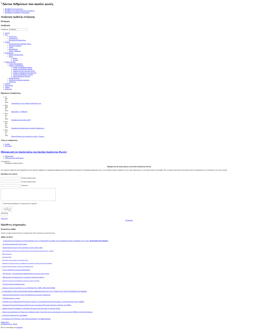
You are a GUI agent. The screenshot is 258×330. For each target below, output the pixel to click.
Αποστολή (4, 218)
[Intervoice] (5, 322)
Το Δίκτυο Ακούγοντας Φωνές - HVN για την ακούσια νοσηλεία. (17, 266)
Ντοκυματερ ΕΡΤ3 (6, 257)
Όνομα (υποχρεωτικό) (28, 178)
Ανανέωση (4, 213)
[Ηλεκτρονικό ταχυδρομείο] (14, 158)
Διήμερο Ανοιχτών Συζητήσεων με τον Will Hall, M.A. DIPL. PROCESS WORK (29, 288)
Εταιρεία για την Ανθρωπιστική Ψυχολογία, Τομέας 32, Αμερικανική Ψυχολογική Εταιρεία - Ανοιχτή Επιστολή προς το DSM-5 (43, 302)
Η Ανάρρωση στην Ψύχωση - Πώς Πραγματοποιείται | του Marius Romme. (26, 319)
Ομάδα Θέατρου (14, 78)
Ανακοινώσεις (13, 38)
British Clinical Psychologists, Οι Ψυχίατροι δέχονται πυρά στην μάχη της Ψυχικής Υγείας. (30, 308)
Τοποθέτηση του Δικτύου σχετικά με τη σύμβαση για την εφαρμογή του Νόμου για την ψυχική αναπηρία (27, 263)
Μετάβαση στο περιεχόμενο (14, 9)
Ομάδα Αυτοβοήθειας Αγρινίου (23, 74)
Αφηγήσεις (12, 82)
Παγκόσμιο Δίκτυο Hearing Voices (20, 44)
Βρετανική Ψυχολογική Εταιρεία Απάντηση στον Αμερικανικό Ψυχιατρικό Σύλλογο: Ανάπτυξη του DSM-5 (37, 305)
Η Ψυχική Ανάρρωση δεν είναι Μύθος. (14, 315)
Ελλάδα (7, 144)
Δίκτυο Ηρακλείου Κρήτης (21, 76)
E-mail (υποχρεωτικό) (28, 182)
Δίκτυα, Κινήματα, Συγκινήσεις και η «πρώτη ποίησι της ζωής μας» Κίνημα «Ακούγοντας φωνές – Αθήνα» (28, 251)
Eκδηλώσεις (13, 36)
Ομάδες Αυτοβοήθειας (16, 65)
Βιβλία (15, 58)
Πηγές (11, 56)
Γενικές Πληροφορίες (16, 64)
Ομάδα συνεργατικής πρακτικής (19, 80)
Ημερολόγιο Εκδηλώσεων (17, 40)
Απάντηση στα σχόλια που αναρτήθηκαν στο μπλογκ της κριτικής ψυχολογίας (21, 280)
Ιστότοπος (24, 185)
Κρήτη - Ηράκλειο (15, 51)
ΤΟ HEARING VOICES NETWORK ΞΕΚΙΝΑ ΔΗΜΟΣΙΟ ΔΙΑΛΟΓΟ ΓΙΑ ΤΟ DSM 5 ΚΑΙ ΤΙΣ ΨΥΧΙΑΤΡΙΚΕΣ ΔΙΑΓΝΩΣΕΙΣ (44, 291)
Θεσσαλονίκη (13, 49)
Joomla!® (19, 327)
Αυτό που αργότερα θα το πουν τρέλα (15, 244)
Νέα (4, 273)
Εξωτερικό (8, 146)
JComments (129, 220)
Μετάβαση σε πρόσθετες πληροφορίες (17, 12)
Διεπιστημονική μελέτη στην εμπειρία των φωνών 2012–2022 (22, 247)
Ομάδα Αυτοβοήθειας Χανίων (22, 67)
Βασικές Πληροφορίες (16, 55)
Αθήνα (11, 47)
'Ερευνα (15, 60)
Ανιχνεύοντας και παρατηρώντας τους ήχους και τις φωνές (30, 273)
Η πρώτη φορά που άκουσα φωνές (14, 284)
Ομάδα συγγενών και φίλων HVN (24, 71)
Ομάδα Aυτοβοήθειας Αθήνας (22, 69)
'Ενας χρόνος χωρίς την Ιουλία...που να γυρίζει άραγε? (15, 260)
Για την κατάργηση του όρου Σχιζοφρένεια (16, 270)
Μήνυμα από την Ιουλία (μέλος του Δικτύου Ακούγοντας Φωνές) (34, 152)
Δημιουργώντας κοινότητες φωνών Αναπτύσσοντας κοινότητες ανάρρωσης (26, 295)
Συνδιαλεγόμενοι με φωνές (11, 298)
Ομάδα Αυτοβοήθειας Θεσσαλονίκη (24, 73)
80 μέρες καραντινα (7, 254)
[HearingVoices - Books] (9, 324)
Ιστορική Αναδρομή (15, 45)
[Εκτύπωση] (9, 156)
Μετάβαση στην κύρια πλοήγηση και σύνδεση (19, 11)
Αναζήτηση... (5, 29)
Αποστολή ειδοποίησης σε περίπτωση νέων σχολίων (20, 203)
